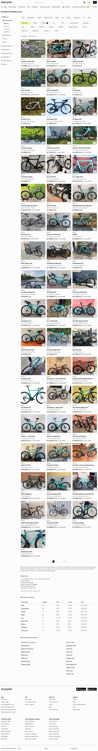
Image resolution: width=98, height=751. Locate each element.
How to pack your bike (30, 702)
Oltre (22, 605)
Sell (95, 2)
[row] (25, 40)
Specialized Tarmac (6, 721)
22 (64, 561)
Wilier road (69, 670)
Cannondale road (71, 664)
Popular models (5, 702)
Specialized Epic (5, 734)
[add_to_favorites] (70, 373)
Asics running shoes (54, 729)
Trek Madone (4, 736)
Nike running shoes (53, 726)
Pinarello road (70, 667)
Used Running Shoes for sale (8, 712)
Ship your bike (76, 709)
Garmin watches (53, 721)
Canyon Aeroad (5, 724)
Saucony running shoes (54, 736)
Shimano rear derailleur (31, 734)
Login (89, 2)
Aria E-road (24, 630)
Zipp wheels (28, 729)
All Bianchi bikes (25, 664)
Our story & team (53, 702)
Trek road (69, 649)
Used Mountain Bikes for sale (8, 709)
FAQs (74, 702)
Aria (22, 618)
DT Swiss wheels (29, 726)
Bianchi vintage (25, 652)
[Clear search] (62, 2)
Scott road (69, 655)
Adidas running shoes (54, 731)
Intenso (23, 624)
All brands (3, 699)
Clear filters (32, 36)
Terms (19, 748)
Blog (50, 707)
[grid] (25, 40)
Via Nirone (24, 627)
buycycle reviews (53, 709)
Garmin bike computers (31, 739)
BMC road (69, 661)
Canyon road (70, 674)
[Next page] (67, 561)
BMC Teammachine (6, 731)
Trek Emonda (4, 729)
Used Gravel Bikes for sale (7, 707)
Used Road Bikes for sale (7, 704)
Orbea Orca (4, 739)
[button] (25, 66)
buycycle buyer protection (79, 704)
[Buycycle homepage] (6, 2)
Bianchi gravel (25, 645)
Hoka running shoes (54, 734)
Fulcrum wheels (29, 731)
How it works (52, 699)
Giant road (69, 652)
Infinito (23, 611)
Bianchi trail (24, 655)
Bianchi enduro (25, 661)
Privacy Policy (73, 748)
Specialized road (71, 645)
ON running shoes (53, 739)
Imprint (46, 748)
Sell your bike (28, 699)
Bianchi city (24, 658)
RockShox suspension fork (31, 736)
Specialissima (25, 608)
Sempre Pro (24, 621)
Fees (74, 707)
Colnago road (70, 658)
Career (50, 704)
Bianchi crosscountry (27, 649)
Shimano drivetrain (29, 721)
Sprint (23, 615)
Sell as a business (29, 704)
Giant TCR (3, 726)
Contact (75, 699)
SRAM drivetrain (29, 724)
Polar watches (52, 724)
